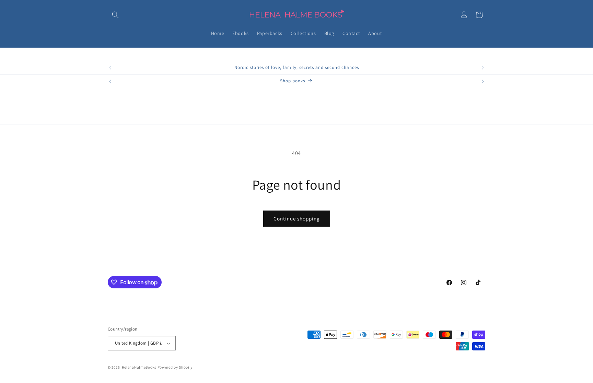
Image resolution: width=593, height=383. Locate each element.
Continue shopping (297, 218)
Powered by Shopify (175, 367)
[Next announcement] (482, 67)
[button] (115, 14)
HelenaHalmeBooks (139, 367)
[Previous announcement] (110, 67)
